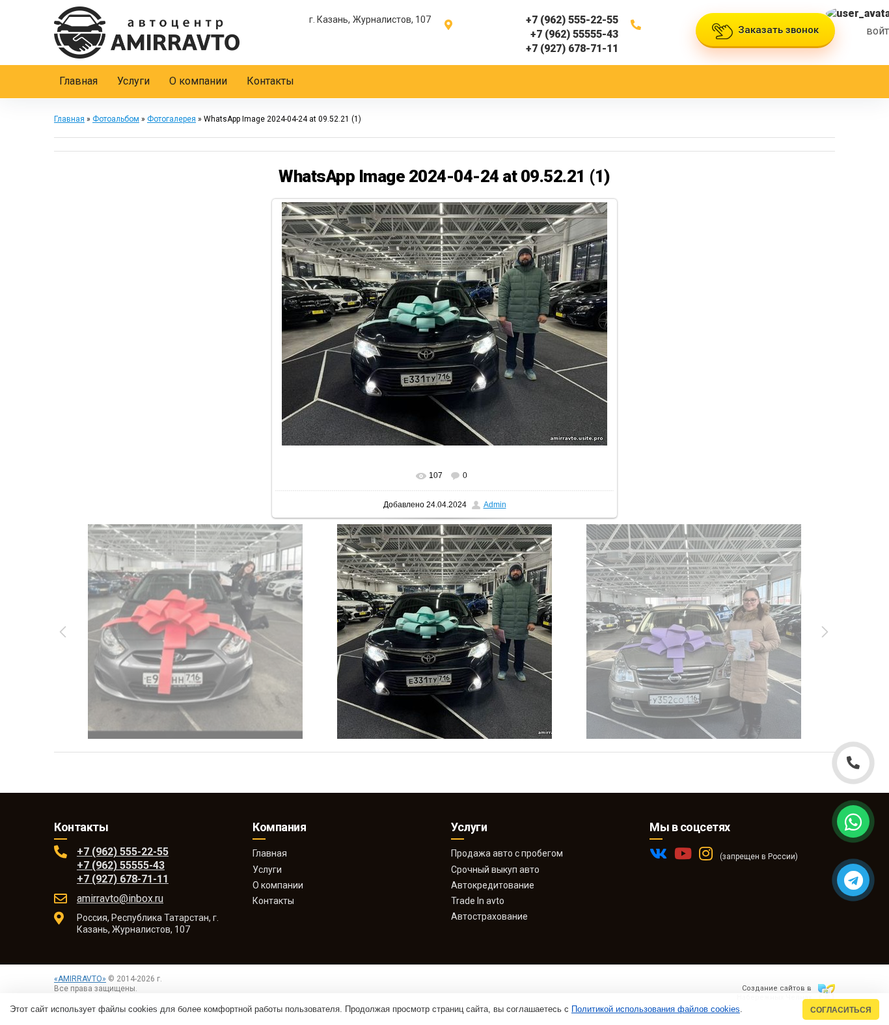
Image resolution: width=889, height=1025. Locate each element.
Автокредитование (492, 885)
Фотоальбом (115, 119)
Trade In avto (477, 901)
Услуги (267, 869)
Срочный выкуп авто (495, 869)
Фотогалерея (171, 119)
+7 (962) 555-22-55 (123, 851)
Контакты (273, 901)
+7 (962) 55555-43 (121, 865)
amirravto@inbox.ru (120, 898)
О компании (278, 885)
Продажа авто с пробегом (507, 853)
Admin (495, 504)
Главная (69, 119)
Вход (148, 988)
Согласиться (840, 1009)
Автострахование (489, 916)
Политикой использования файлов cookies (655, 1009)
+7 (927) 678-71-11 (123, 879)
